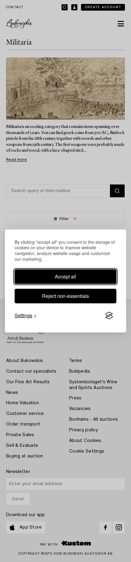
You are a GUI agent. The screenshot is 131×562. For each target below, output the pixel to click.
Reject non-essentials (65, 295)
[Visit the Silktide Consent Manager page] (109, 315)
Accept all (65, 276)
